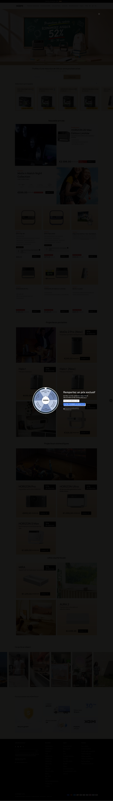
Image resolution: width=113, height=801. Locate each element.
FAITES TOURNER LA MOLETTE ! (74, 404)
